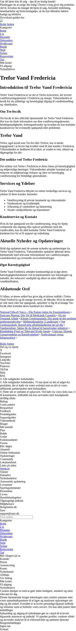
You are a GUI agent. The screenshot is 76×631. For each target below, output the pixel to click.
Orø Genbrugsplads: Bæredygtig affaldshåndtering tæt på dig (32, 323)
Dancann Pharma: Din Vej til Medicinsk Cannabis (28, 315)
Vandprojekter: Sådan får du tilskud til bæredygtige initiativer (34, 328)
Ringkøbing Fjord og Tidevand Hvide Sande (25, 331)
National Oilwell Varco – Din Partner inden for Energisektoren (35, 312)
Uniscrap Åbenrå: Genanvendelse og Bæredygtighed (36, 333)
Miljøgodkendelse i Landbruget (40, 321)
